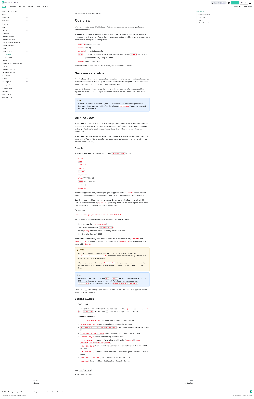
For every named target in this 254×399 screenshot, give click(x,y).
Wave (38, 6)
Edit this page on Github (84, 374)
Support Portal (20, 392)
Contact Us (51, 392)
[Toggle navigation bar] (250, 3)
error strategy (143, 54)
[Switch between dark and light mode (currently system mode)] (228, 2)
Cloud (4, 6)
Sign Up (244, 3)
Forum (30, 392)
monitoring (87, 370)
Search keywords (204, 23)
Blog (35, 392)
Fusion (45, 6)
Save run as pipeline (204, 14)
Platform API (237, 6)
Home (76, 13)
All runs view (201, 17)
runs (81, 370)
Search (201, 20)
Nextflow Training (7, 392)
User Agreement (236, 395)
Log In (235, 3)
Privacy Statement (247, 395)
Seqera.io (60, 392)
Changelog (248, 6)
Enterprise (12, 6)
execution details (125, 66)
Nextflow (22, 6)
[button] (15, 14)
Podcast (42, 392)
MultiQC (30, 6)
